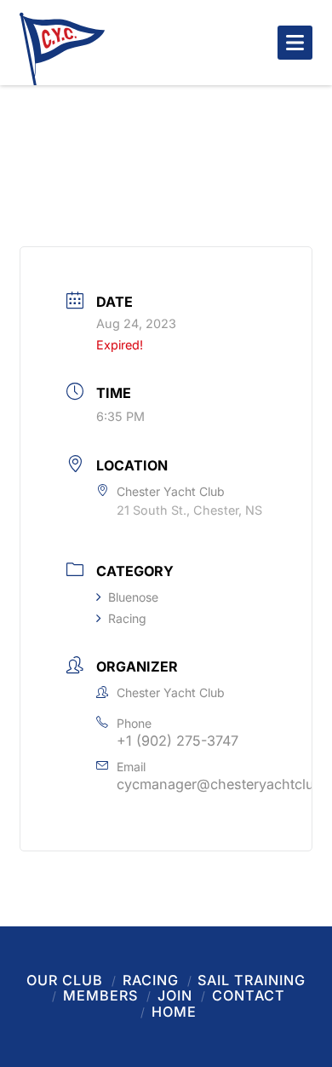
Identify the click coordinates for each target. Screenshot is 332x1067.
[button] (295, 43)
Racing (127, 618)
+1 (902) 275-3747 (177, 740)
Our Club (64, 980)
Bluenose (133, 597)
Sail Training (251, 980)
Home (174, 1011)
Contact (248, 995)
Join (174, 995)
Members (100, 995)
